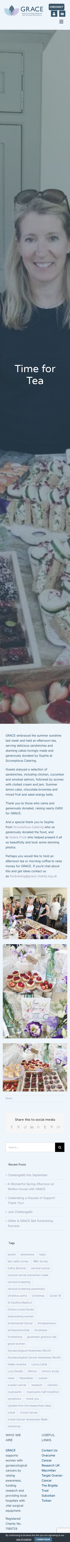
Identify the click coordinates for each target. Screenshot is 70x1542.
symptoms (14, 1398)
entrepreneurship (18, 1330)
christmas (38, 1295)
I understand (43, 1539)
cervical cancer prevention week (28, 1275)
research (36, 1384)
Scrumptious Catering (28, 827)
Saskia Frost (18, 837)
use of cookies (23, 1539)
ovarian (43, 1378)
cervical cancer (40, 1268)
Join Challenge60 (20, 1212)
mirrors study (50, 1371)
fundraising (15, 1336)
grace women (16, 1343)
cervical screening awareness (26, 1288)
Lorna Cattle (39, 1364)
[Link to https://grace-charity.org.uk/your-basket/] (62, 14)
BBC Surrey (40, 1261)
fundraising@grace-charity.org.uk (33, 876)
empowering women (21, 1316)
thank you (32, 1398)
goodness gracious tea (41, 1336)
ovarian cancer (17, 1384)
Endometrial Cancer (20, 1323)
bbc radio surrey (18, 1261)
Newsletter (26, 1378)
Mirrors (32, 1371)
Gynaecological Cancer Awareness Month (34, 1357)
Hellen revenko (17, 1364)
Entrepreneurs (47, 1323)
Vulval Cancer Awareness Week (28, 1419)
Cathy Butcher (17, 1268)
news (11, 1378)
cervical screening (19, 1281)
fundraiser (41, 1330)
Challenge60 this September (28, 1175)
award (11, 1254)
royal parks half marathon (43, 1391)
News (9, 1098)
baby (42, 1254)
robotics (52, 1384)
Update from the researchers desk (29, 1405)
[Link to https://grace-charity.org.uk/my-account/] (54, 14)
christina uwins (17, 1295)
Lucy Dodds (15, 1371)
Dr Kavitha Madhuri (20, 1302)
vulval (11, 1412)
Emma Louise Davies (21, 1309)
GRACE (11, 1450)
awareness (27, 1254)
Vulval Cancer (29, 1412)
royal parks (15, 1391)
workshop (14, 1426)
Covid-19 (55, 1295)
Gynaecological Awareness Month (29, 1350)
